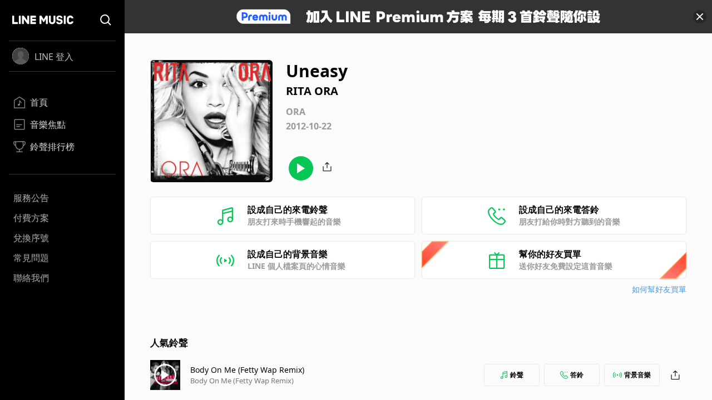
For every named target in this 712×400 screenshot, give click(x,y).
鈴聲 (516, 374)
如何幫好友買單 (659, 289)
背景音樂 (637, 374)
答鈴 (577, 374)
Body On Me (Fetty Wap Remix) (247, 369)
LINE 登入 (53, 57)
